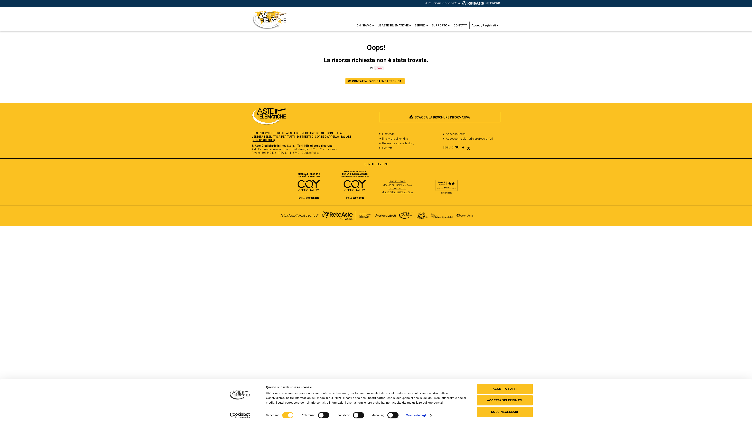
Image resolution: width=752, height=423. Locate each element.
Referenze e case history (398, 143)
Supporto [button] (440, 25)
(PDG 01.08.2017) (263, 140)
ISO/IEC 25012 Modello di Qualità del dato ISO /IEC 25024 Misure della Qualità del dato (397, 186)
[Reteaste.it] (480, 3)
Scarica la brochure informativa (442, 117)
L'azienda (388, 134)
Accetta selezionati (504, 400)
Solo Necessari (504, 411)
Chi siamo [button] (364, 25)
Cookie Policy (310, 152)
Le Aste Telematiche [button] (393, 25)
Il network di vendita (395, 138)
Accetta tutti (505, 388)
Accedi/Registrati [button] (484, 25)
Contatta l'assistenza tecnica (376, 81)
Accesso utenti (455, 134)
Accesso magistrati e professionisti (469, 138)
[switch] (323, 415)
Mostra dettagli (416, 415)
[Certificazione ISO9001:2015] (309, 184)
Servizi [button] (420, 25)
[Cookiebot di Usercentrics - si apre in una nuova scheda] (240, 415)
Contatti (460, 25)
